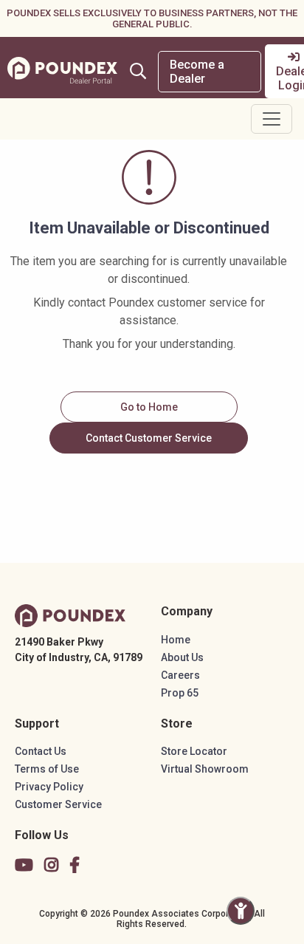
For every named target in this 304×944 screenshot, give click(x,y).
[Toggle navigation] (271, 119)
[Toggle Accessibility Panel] (241, 911)
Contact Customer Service (149, 438)
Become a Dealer (197, 72)
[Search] (138, 71)
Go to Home (149, 407)
